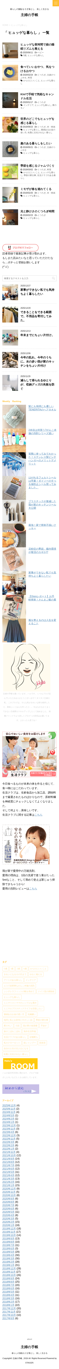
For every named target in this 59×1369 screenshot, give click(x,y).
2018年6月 (8, 1288)
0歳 (24, 55)
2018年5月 (8, 1291)
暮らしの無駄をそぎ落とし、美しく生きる (30, 1353)
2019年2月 (8, 1261)
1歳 (12, 968)
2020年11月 (9, 1192)
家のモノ (8, 1025)
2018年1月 (8, 1305)
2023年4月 (8, 1132)
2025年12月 (9, 1105)
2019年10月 (9, 1235)
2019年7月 (8, 1245)
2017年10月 (9, 1315)
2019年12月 (9, 1228)
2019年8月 (8, 1242)
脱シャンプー (30, 1042)
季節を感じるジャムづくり (37, 165)
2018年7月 (8, 1285)
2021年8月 (8, 1162)
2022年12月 (9, 1135)
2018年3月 (8, 1298)
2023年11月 (9, 1128)
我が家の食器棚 (30, 1025)
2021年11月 (9, 1152)
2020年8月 (8, 1202)
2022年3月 (8, 1142)
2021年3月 (8, 1178)
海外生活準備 (30, 1031)
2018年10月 (9, 1275)
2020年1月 (8, 1225)
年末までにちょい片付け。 (37, 335)
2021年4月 (8, 1175)
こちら (38, 814)
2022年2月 (8, 1145)
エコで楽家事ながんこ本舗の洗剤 (19, 985)
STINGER (29, 1363)
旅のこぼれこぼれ (12, 1031)
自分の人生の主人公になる (16, 1048)
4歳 (25, 968)
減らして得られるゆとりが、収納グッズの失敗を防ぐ (37, 384)
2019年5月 (8, 1252)
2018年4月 (8, 1295)
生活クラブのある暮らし (15, 1037)
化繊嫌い (32, 1014)
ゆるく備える (36, 974)
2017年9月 (8, 1318)
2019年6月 (8, 1248)
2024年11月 (9, 1112)
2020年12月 (9, 1188)
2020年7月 (8, 1205)
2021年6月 (8, 1168)
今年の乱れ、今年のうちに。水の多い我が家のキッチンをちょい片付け (37, 361)
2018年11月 (9, 1271)
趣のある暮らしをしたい (36, 143)
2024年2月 (8, 1118)
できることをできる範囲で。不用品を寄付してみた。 (36, 316)
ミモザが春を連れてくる (36, 189)
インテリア (28, 105)
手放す (44, 1025)
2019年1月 (8, 1265)
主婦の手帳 (29, 15)
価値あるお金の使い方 (14, 1014)
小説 (17, 1025)
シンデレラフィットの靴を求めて (19, 991)
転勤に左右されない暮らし (40, 132)
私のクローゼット (12, 1042)
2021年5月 (8, 1172)
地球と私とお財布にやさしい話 (18, 1020)
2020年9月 (8, 1198)
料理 (30, 78)
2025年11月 (9, 1108)
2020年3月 (8, 1218)
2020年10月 (9, 1195)
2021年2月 (8, 1182)
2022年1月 (8, 1148)
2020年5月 (8, 1212)
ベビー (41, 52)
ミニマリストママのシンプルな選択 (20, 1002)
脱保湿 (42, 1042)
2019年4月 (8, 1255)
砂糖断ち (34, 1037)
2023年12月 (9, 1125)
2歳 (18, 968)
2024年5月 (8, 1115)
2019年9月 (8, 1238)
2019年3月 (8, 1258)
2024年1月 (8, 1122)
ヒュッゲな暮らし (36, 55)
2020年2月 (8, 1222)
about (29, 1339)
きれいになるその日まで (15, 974)
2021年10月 (9, 1155)
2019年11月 (9, 1232)
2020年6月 (8, 1208)
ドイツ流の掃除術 (46, 991)
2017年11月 (9, 1311)
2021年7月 (8, 1165)
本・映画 (51, 127)
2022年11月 (9, 1138)
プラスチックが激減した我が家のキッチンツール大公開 (42, 504)
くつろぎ (42, 75)
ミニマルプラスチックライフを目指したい (23, 1008)
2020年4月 (8, 1215)
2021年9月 (8, 1158)
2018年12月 (9, 1268)
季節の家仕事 (30, 175)
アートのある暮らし (13, 980)
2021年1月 (8, 1185)
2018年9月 (8, 1278)
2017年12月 (9, 1308)
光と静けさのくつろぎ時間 (37, 211)
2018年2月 (8, 1301)
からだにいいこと (31, 80)
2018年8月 (8, 1281)
